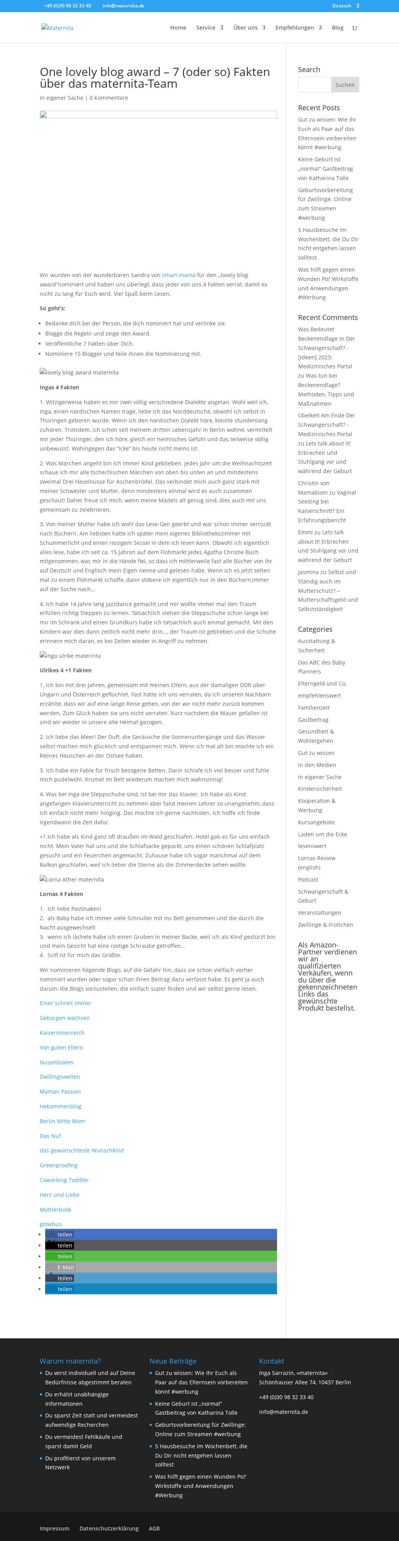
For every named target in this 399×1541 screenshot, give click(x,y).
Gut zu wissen (316, 752)
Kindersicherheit (320, 788)
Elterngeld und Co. (322, 683)
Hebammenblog (60, 1106)
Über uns (245, 28)
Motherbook (55, 1209)
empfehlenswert (319, 695)
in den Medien (317, 765)
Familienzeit (314, 707)
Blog (338, 28)
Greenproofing (59, 1165)
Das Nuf (50, 1136)
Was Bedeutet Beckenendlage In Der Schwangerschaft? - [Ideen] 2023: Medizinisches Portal (326, 347)
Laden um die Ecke (322, 834)
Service (205, 28)
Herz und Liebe (59, 1194)
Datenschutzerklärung (109, 1528)
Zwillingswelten (60, 1076)
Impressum (54, 1528)
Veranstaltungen (319, 912)
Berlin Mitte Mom (62, 1121)
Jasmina (308, 572)
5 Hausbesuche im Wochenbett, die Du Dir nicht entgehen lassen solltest (201, 1455)
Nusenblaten (57, 1062)
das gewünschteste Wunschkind (82, 1150)
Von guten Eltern (61, 1047)
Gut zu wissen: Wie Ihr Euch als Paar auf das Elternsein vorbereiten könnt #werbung (201, 1382)
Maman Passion (60, 1091)
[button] (59, 1234)
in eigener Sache (61, 97)
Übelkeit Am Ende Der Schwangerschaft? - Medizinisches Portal (326, 425)
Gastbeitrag (313, 719)
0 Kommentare (109, 97)
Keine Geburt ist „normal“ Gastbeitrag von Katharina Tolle (325, 169)
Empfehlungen (294, 28)
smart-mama (179, 275)
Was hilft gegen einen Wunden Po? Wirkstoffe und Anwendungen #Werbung (200, 1486)
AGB (154, 1528)
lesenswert (312, 846)
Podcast (308, 879)
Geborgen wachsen (65, 1017)
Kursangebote (316, 822)
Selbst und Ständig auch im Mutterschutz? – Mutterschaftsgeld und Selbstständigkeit (328, 590)
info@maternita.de (283, 1412)
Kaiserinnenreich (62, 1032)
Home (178, 28)
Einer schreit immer (66, 1003)
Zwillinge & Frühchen (325, 924)
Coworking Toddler (64, 1180)
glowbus (51, 1224)
